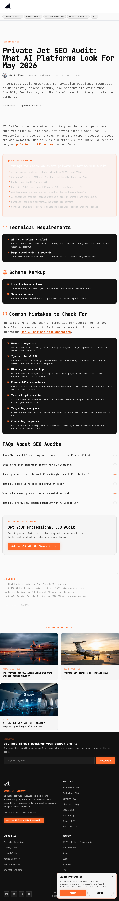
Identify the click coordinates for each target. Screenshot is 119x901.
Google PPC (69, 821)
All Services (70, 826)
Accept (73, 893)
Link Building (71, 804)
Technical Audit (12, 16)
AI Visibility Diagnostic (77, 842)
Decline (100, 893)
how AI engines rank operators (46, 332)
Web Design (69, 815)
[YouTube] (29, 894)
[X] (14, 894)
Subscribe (105, 760)
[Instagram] (21, 894)
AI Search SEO (71, 787)
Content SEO (69, 798)
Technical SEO (71, 793)
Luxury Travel (12, 847)
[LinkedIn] (6, 894)
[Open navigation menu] (112, 6)
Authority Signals (78, 16)
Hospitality (10, 853)
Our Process (69, 847)
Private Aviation (14, 842)
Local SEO (68, 810)
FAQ (94, 16)
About (66, 853)
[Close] (112, 876)
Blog (65, 858)
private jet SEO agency (35, 144)
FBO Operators (12, 864)
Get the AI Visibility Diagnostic (31, 546)
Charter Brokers (13, 870)
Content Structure (54, 16)
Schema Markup (33, 16)
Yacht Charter (12, 858)
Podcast (67, 864)
